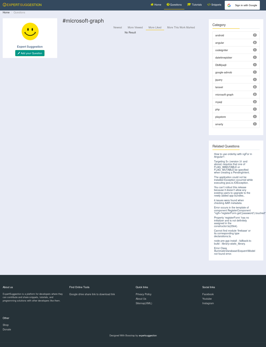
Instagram (208, 303)
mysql (218, 102)
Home (157, 4)
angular (219, 42)
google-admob (223, 72)
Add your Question (31, 53)
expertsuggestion (148, 335)
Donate (7, 329)
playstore (220, 116)
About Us (141, 298)
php (217, 109)
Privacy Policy (143, 294)
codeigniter (221, 50)
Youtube (207, 298)
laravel (219, 87)
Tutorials (196, 4)
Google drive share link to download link (92, 294)
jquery (218, 79)
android (219, 35)
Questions (175, 4)
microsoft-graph (224, 94)
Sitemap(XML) (144, 303)
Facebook (208, 294)
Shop (6, 325)
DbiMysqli (220, 65)
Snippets (216, 4)
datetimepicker (223, 57)
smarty (219, 124)
